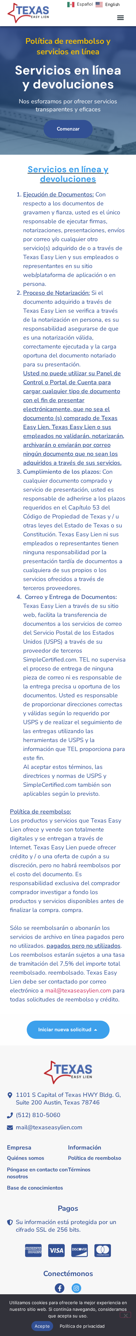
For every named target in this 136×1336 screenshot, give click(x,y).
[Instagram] (76, 1288)
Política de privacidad (82, 1326)
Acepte (42, 1326)
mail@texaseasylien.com (78, 990)
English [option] (112, 4)
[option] (107, 4)
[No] (125, 1315)
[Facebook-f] (59, 1288)
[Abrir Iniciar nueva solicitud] (95, 1029)
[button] (120, 17)
